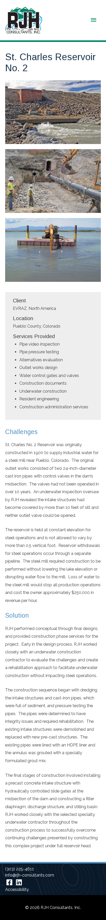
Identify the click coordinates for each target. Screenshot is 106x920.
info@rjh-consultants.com (29, 875)
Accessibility (17, 889)
